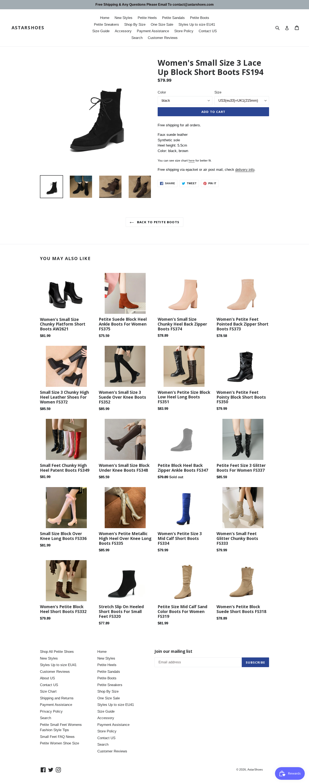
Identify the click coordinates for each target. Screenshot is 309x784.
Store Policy (183, 31)
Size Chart (48, 691)
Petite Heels (147, 18)
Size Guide (101, 31)
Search (137, 38)
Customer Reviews (163, 38)
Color (162, 92)
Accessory (123, 31)
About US (47, 678)
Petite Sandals (173, 18)
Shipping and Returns (57, 698)
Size (217, 92)
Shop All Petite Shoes (57, 652)
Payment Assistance (153, 31)
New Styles (123, 18)
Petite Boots (199, 18)
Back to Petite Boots (157, 222)
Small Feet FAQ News (57, 737)
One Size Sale (162, 25)
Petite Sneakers (106, 25)
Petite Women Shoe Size (59, 743)
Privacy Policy (51, 711)
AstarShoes (28, 27)
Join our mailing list (173, 651)
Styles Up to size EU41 (196, 25)
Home (104, 18)
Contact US (208, 31)
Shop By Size (134, 25)
